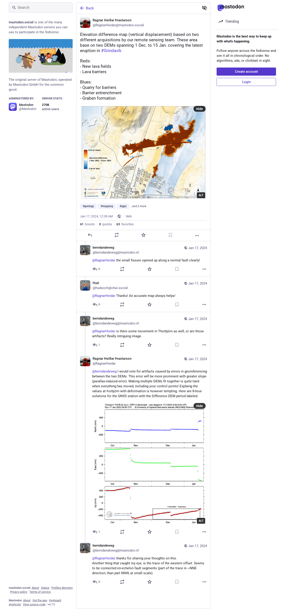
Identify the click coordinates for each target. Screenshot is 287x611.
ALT (201, 195)
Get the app (40, 600)
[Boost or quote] (116, 235)
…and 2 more (138, 206)
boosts (87, 224)
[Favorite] (143, 235)
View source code (34, 604)
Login (246, 82)
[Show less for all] (204, 7)
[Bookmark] (170, 235)
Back (90, 8)
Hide (199, 109)
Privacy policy (18, 591)
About (35, 587)
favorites (125, 224)
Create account (246, 72)
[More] (197, 235)
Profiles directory (62, 587)
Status (45, 587)
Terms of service (40, 591)
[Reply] (90, 235)
